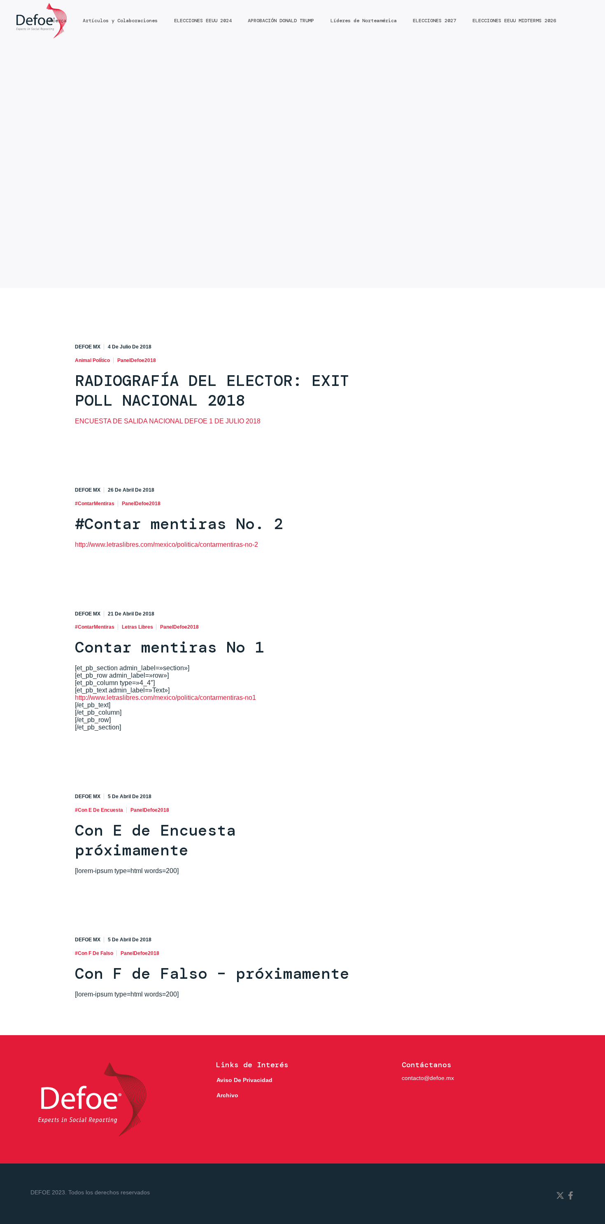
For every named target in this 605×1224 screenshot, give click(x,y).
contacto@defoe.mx (428, 1078)
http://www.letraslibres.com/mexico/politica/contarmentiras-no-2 (166, 544)
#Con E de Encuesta (99, 810)
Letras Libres (137, 627)
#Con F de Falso (94, 953)
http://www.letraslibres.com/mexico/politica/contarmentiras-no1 (165, 697)
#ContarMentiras (94, 503)
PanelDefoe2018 (136, 360)
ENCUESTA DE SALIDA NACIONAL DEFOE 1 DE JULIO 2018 (168, 421)
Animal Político (92, 360)
